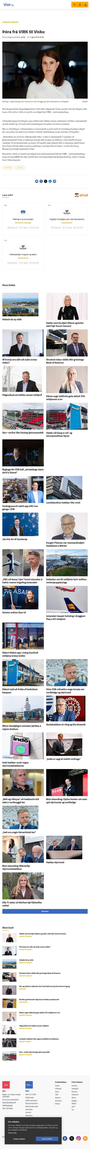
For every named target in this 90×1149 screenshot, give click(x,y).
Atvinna (74, 1092)
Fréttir (57, 1086)
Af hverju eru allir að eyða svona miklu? (34, 947)
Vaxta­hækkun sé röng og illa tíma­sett (65, 725)
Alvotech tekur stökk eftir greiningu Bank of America (39, 973)
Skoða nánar (12, 1133)
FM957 (74, 1104)
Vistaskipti (20, 167)
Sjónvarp (58, 1101)
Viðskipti (58, 1089)
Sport (57, 1092)
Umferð (28, 1113)
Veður (74, 1098)
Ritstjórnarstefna (31, 1104)
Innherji (74, 1086)
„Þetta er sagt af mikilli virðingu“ (63, 759)
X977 (73, 1107)
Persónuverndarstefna (10, 1100)
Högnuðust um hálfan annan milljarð (22, 395)
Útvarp (57, 1104)
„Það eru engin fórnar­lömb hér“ (19, 832)
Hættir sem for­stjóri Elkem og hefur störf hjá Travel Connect (42, 934)
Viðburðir (75, 1095)
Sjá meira (45, 911)
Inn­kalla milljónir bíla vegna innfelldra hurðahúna (39, 1039)
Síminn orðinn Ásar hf (14, 613)
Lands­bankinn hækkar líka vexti (63, 503)
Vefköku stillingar (19, 1139)
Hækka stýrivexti (55, 862)
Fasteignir (75, 1089)
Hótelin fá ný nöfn (12, 320)
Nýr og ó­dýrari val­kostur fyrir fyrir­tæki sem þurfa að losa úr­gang (44, 986)
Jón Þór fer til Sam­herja (14, 539)
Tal (73, 1110)
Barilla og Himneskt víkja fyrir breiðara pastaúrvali (39, 1000)
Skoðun (58, 1098)
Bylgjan (74, 1101)
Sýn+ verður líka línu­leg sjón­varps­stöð (22, 433)
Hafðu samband (31, 1101)
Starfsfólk (28, 1110)
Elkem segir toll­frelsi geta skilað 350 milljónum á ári (39, 1013)
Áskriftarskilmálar (31, 1107)
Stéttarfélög (7, 167)
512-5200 (32, 1095)
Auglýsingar (29, 1098)
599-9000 (9, 1109)
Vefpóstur (29, 1116)
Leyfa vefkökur (47, 1139)
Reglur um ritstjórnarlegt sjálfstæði (11, 1096)
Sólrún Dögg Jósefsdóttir (11, 37)
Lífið (56, 1095)
